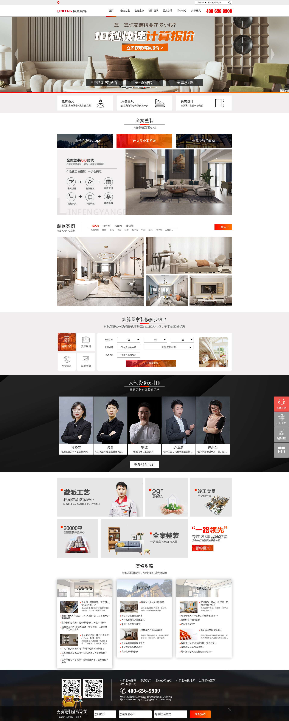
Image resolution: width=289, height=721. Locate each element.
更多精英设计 (144, 464)
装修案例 (139, 10)
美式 (112, 230)
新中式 (135, 230)
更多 (223, 227)
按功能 (129, 225)
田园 (177, 230)
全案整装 (125, 10)
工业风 (168, 230)
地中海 (159, 230)
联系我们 (146, 680)
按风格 (95, 225)
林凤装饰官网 (128, 680)
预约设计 (76, 449)
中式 (143, 230)
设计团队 (153, 10)
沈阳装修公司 (128, 684)
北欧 (104, 230)
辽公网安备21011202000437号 (157, 699)
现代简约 (95, 230)
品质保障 (167, 10)
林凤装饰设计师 (185, 680)
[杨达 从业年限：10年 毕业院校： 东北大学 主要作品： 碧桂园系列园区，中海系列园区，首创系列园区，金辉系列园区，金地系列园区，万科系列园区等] (144, 420)
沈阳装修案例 (207, 680)
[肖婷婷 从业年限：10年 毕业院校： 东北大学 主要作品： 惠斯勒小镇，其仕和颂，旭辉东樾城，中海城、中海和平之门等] (76, 420)
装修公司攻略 (164, 680)
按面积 (118, 225)
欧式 (150, 230)
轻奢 (126, 230)
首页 (111, 10)
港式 (119, 230)
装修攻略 (182, 10)
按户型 (106, 225)
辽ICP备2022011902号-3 (131, 699)
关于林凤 (196, 10)
